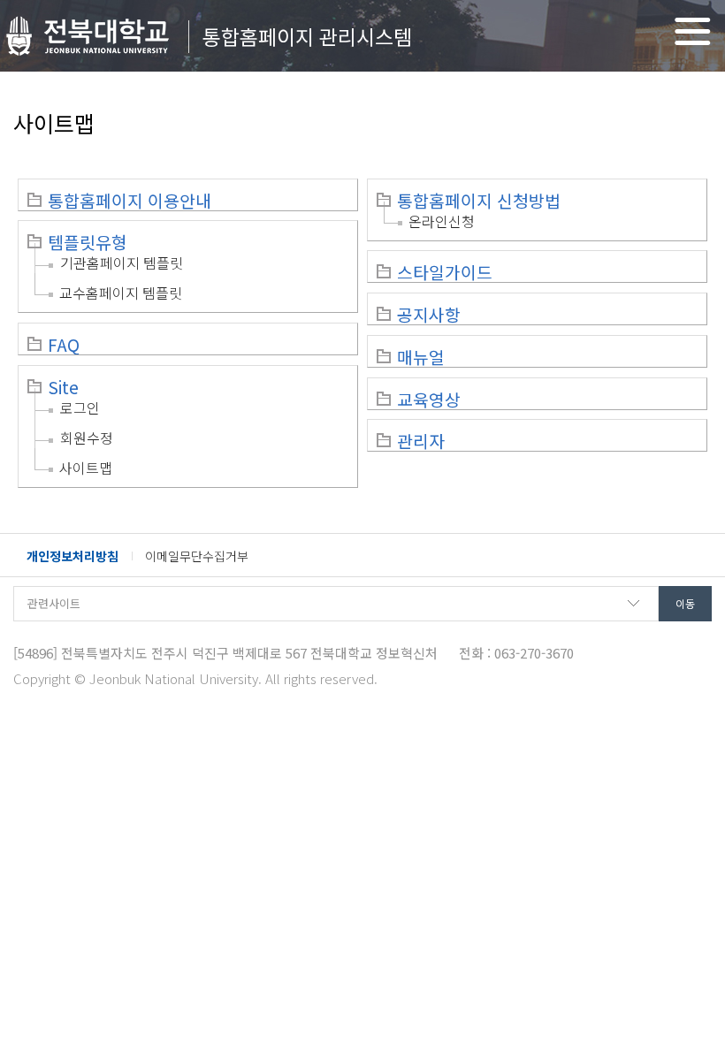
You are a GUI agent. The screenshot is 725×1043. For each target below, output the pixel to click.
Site (63, 387)
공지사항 (429, 314)
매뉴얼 (421, 357)
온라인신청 (441, 221)
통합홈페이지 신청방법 (479, 200)
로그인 (80, 407)
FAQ (64, 344)
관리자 (421, 441)
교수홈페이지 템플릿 (120, 292)
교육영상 (429, 399)
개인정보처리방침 (72, 556)
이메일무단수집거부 (196, 556)
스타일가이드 (444, 272)
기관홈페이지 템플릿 (121, 262)
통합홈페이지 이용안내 (129, 200)
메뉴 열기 (693, 31)
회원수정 (86, 437)
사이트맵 (85, 467)
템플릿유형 (87, 242)
